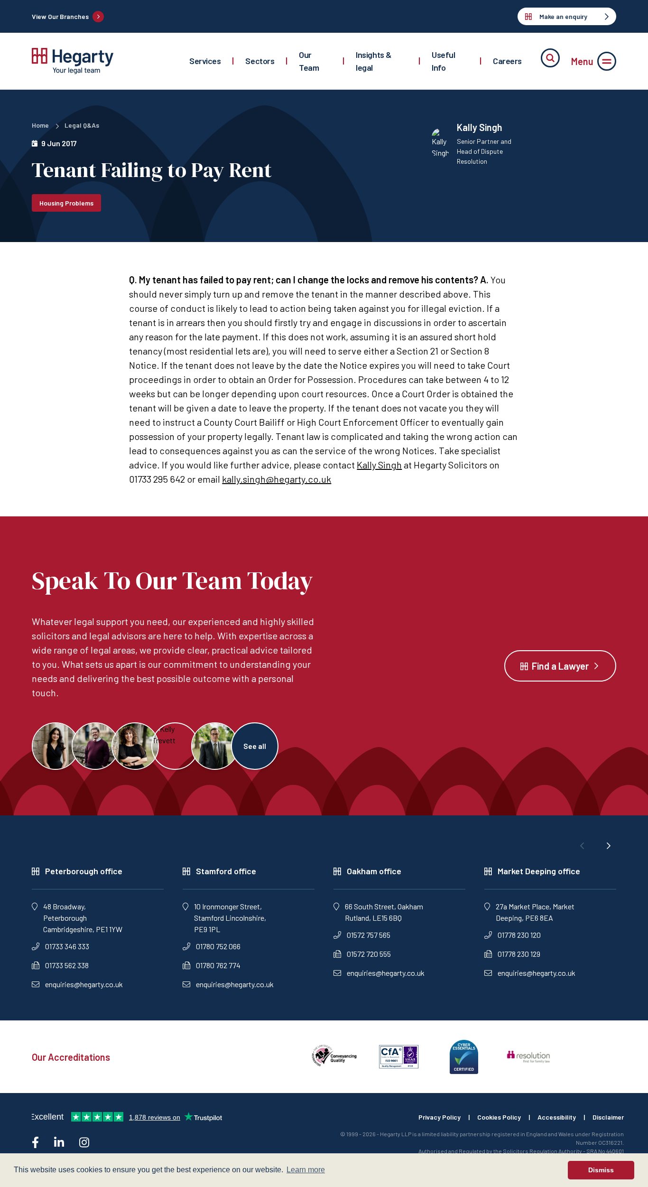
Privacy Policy (439, 1117)
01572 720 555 (369, 953)
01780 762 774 (218, 965)
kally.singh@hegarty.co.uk (276, 479)
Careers (507, 61)
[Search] (550, 57)
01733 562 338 (67, 965)
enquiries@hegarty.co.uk (84, 984)
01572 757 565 (368, 934)
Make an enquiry (563, 16)
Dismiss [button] (601, 1170)
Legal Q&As (82, 125)
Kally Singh (379, 464)
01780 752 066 (218, 946)
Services (205, 61)
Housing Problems (66, 203)
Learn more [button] (306, 1170)
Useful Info (443, 61)
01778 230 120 (519, 934)
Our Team (309, 61)
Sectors (259, 61)
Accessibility (556, 1117)
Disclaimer (608, 1117)
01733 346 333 (67, 946)
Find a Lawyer (560, 666)
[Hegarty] (72, 61)
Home (40, 125)
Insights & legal (374, 61)
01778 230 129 (519, 953)
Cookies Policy (499, 1117)
